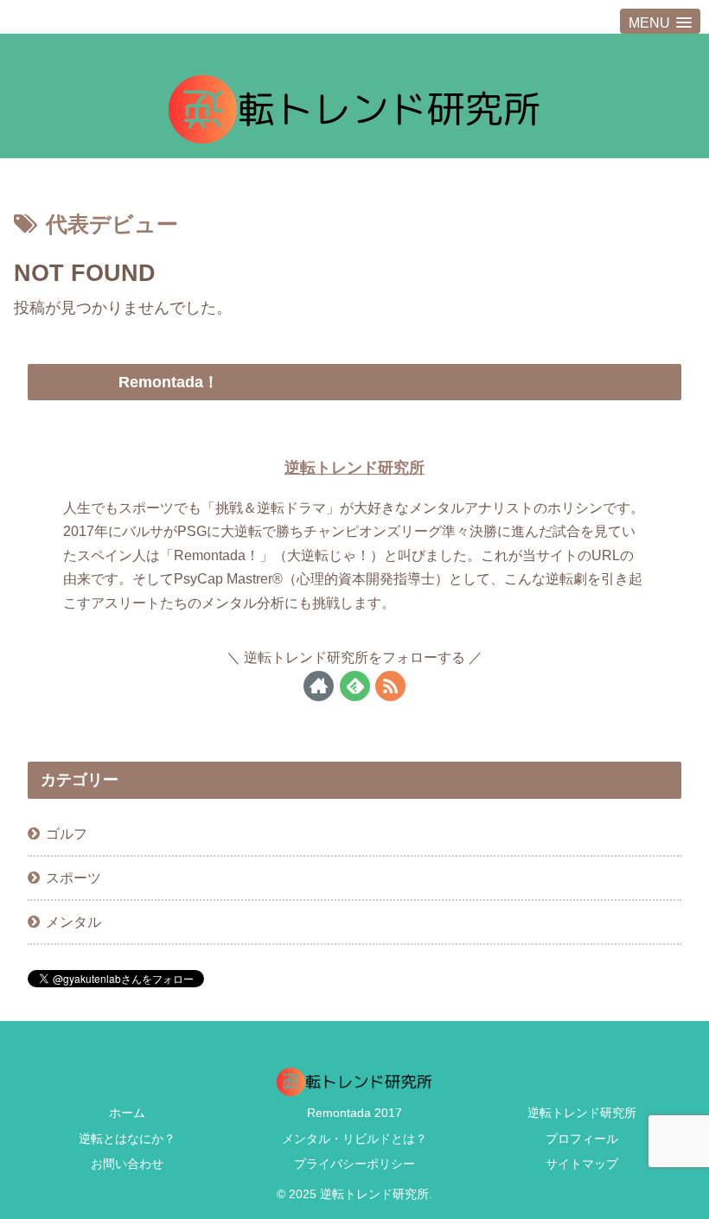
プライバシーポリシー (354, 1164)
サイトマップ (582, 1164)
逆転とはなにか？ (127, 1139)
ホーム (127, 1113)
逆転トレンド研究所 (354, 467)
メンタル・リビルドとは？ (354, 1139)
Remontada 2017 (354, 1113)
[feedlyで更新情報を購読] (355, 686)
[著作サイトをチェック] (318, 686)
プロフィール (582, 1139)
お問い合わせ (127, 1164)
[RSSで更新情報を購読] (390, 686)
